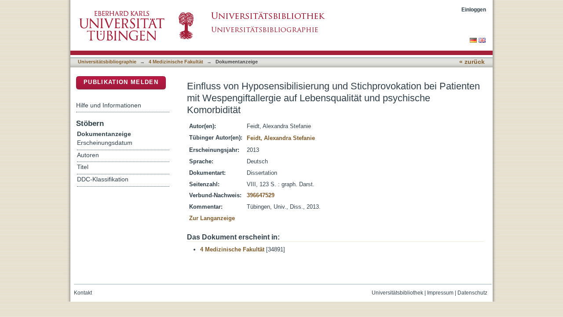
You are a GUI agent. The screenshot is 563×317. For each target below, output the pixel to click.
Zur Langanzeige (212, 218)
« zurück (472, 62)
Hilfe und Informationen (108, 105)
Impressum (440, 293)
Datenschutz (472, 293)
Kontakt (83, 293)
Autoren (88, 155)
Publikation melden (121, 82)
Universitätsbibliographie (107, 61)
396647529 (260, 195)
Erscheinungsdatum (104, 143)
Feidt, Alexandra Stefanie (281, 138)
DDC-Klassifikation (102, 179)
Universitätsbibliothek (397, 293)
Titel (82, 167)
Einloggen (473, 9)
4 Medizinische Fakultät (176, 61)
